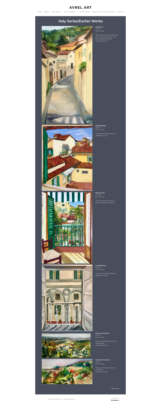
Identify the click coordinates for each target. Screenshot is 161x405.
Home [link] (39, 12)
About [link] (47, 12)
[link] (80, 8)
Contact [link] (120, 12)
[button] (57, 12)
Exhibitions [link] (84, 12)
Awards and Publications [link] (103, 12)
